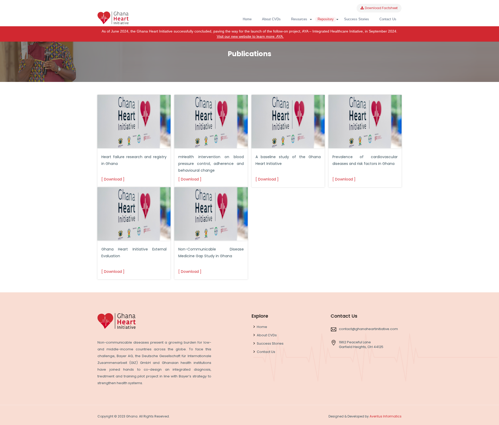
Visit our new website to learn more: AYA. (250, 36)
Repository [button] (326, 19)
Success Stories (356, 19)
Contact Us (387, 19)
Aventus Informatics (386, 416)
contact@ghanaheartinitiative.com (368, 328)
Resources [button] (299, 19)
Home (247, 19)
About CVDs (271, 19)
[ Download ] (112, 179)
